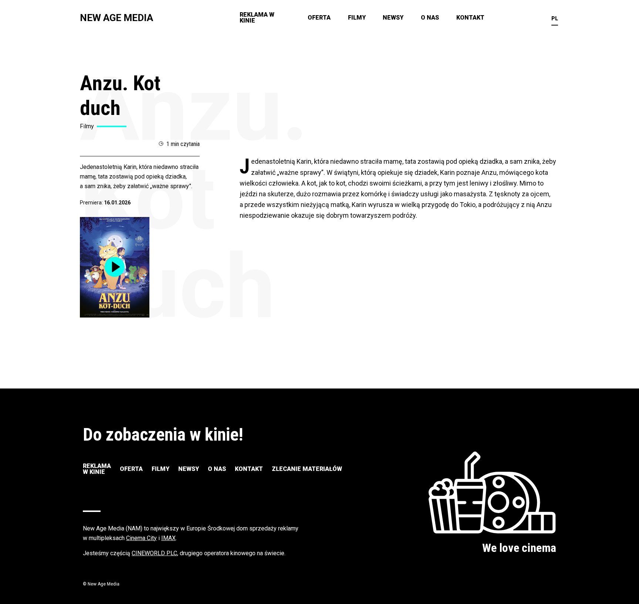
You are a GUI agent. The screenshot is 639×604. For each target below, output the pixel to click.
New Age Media (116, 18)
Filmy (357, 17)
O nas (430, 17)
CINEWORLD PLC (154, 553)
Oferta (319, 17)
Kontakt (470, 17)
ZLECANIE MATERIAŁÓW (307, 468)
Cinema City (141, 538)
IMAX (168, 538)
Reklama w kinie (257, 17)
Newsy (393, 17)
